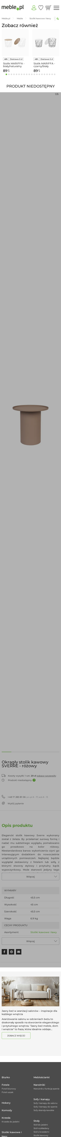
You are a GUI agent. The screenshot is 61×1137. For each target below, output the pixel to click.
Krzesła (6, 1117)
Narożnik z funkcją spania (46, 1088)
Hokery (6, 1102)
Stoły (37, 1120)
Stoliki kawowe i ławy (43, 932)
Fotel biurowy (9, 1088)
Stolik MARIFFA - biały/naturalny (14, 65)
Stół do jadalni (41, 1124)
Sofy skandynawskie (44, 1110)
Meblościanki (42, 1077)
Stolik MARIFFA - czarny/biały (44, 65)
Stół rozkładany (41, 1128)
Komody (7, 1110)
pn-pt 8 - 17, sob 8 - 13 (28, 797)
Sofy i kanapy (42, 1099)
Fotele (5, 1084)
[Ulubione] (40, 7)
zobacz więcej (16, 1035)
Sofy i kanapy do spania (45, 1106)
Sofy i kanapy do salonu (45, 1103)
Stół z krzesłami (41, 1132)
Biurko (6, 1077)
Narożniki (39, 1084)
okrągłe (35, 939)
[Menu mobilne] (56, 8)
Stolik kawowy (41, 1135)
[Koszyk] (48, 7)
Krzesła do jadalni (10, 1121)
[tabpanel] (15, 51)
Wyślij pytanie (16, 803)
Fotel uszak (7, 1092)
